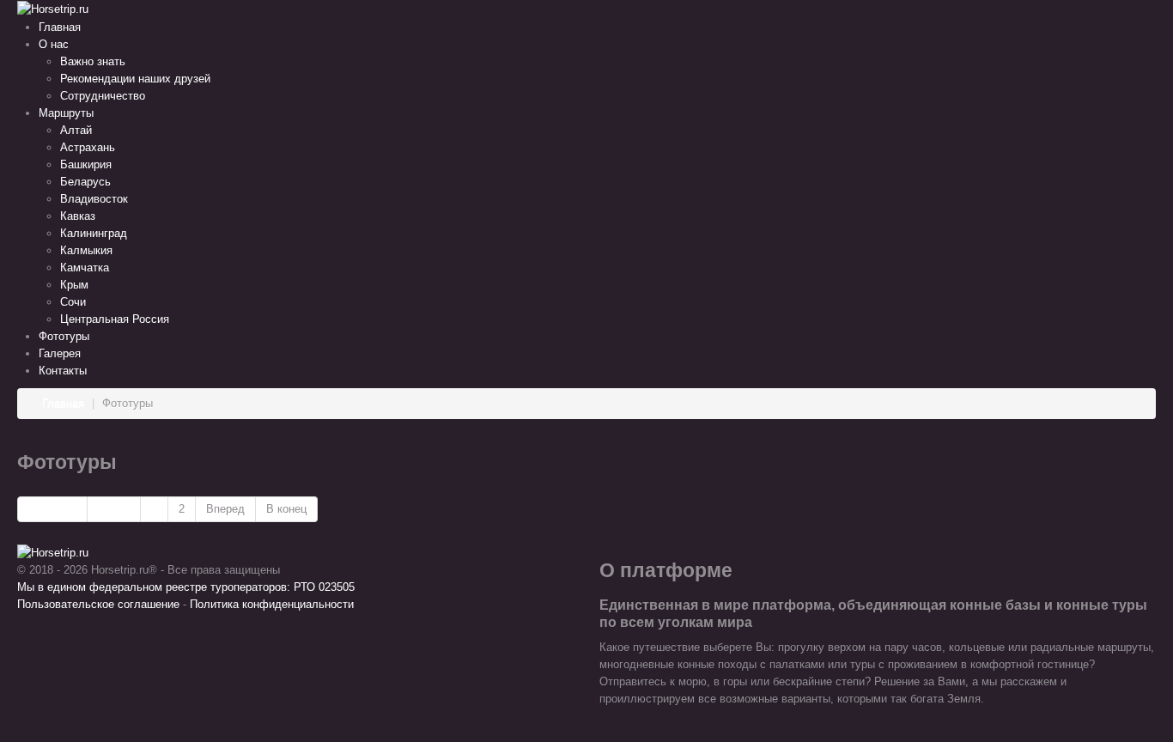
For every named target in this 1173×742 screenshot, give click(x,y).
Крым (74, 284)
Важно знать (92, 61)
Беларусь (85, 181)
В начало (52, 508)
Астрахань (87, 147)
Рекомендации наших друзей (135, 78)
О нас (54, 44)
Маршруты (66, 112)
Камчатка (84, 267)
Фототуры (64, 336)
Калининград (93, 233)
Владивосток (94, 198)
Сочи (73, 301)
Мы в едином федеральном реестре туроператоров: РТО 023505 (186, 587)
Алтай (76, 130)
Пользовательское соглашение (98, 604)
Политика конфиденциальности (272, 604)
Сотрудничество (102, 95)
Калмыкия (86, 250)
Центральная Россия (114, 319)
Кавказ (77, 216)
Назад (114, 508)
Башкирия (86, 164)
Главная (60, 27)
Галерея (60, 353)
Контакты (63, 370)
